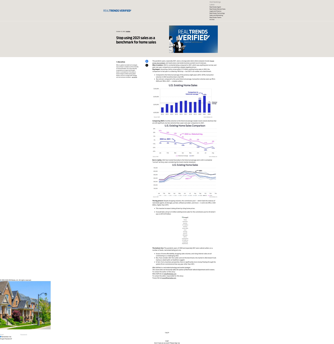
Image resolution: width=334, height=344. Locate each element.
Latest (212, 4)
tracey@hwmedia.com (169, 278)
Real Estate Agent (215, 7)
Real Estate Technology (217, 13)
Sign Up (177, 343)
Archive (212, 19)
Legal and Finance (215, 11)
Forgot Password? (6, 339)
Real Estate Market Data (217, 9)
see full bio (134, 77)
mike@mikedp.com (170, 274)
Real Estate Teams (215, 17)
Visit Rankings (215, 2)
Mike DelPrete (121, 62)
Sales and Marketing (216, 15)
